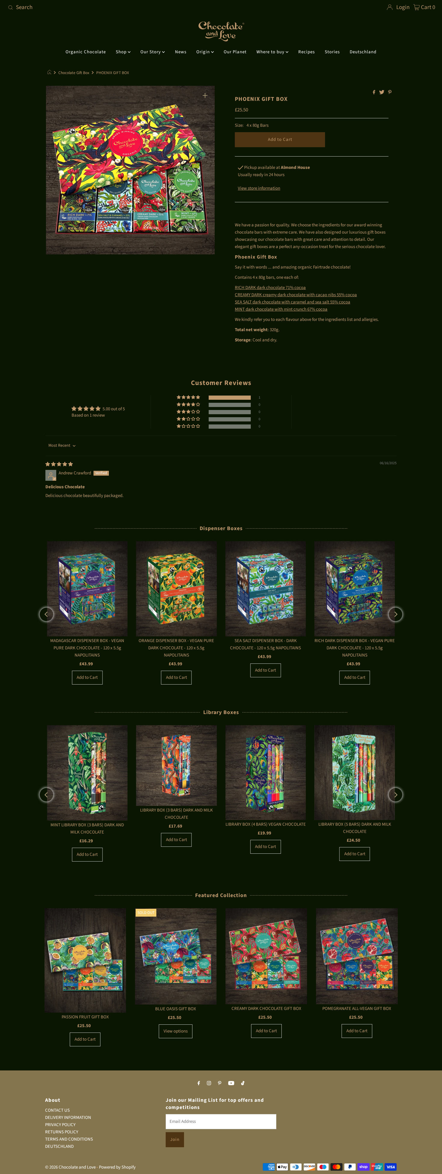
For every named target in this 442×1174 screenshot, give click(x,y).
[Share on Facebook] (374, 92)
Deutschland (363, 52)
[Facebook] (199, 1083)
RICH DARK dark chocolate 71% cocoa (270, 287)
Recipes (306, 52)
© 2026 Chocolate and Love (70, 1167)
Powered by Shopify (117, 1167)
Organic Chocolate (86, 52)
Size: (239, 125)
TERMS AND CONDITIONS (69, 1139)
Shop (122, 52)
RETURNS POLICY (61, 1132)
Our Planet (235, 52)
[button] (189, 397)
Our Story (151, 52)
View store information (259, 188)
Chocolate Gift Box (73, 73)
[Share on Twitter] (382, 92)
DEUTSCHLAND (59, 1146)
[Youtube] (231, 1083)
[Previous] (46, 614)
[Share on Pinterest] (389, 92)
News (180, 52)
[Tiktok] (242, 1083)
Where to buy (271, 52)
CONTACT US (57, 1110)
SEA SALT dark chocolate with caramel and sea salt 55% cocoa (292, 302)
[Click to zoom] (205, 95)
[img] (59, 464)
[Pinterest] (219, 1083)
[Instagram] (209, 1083)
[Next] (395, 614)
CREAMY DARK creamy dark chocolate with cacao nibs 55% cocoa (296, 295)
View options (176, 1031)
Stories (332, 52)
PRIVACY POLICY (60, 1125)
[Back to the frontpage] (50, 72)
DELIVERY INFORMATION (68, 1117)
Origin (203, 52)
